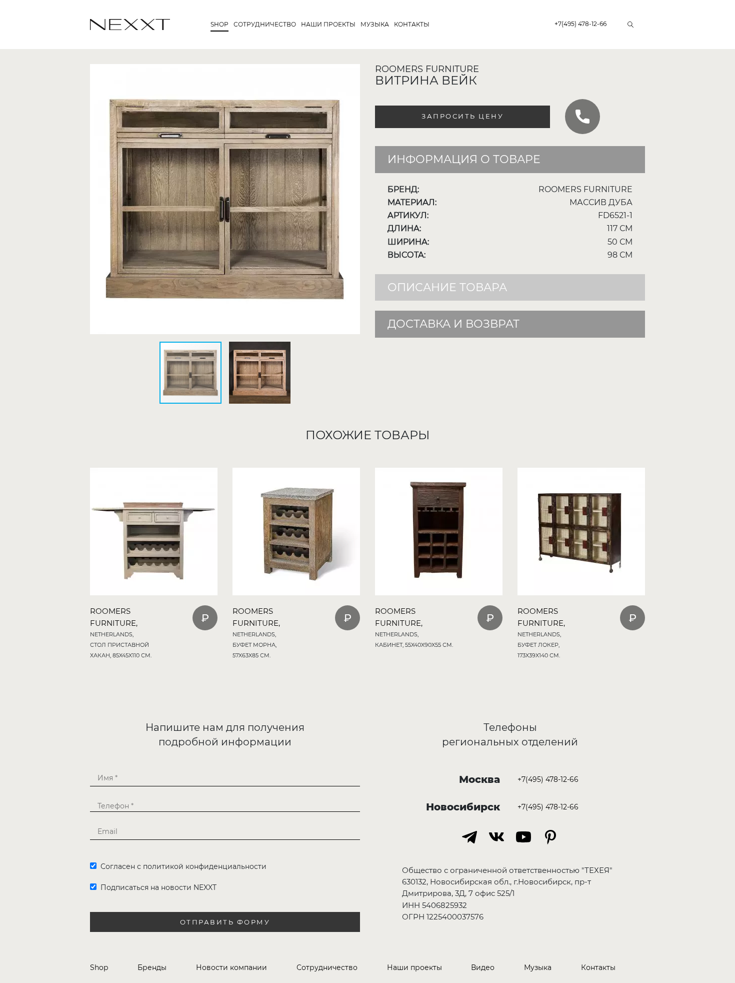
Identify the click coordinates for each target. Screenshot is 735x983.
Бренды (152, 967)
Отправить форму (225, 922)
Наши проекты (328, 24)
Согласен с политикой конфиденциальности (181, 866)
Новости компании (231, 967)
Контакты (412, 24)
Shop (219, 24)
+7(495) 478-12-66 (580, 24)
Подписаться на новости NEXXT (156, 887)
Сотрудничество (265, 24)
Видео (482, 967)
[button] (351, 73)
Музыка (374, 24)
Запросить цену (463, 116)
